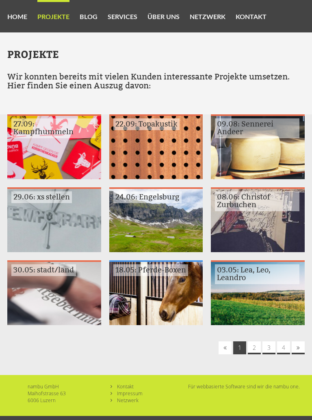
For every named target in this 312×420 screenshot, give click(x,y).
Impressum (130, 393)
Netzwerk (207, 17)
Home (17, 17)
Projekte (53, 17)
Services (122, 17)
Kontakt (251, 17)
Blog (89, 17)
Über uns (163, 17)
